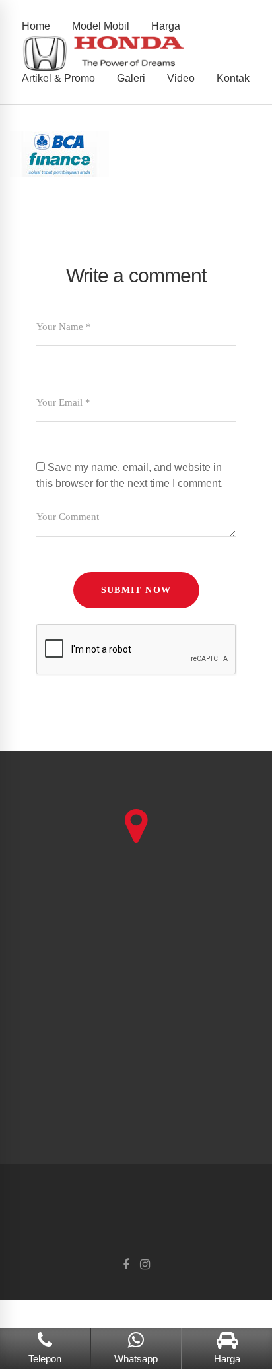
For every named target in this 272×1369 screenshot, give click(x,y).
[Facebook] (126, 1265)
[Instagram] (145, 1265)
